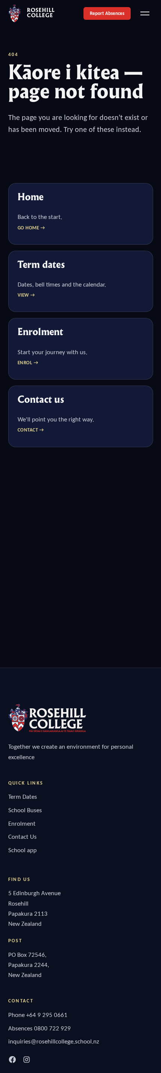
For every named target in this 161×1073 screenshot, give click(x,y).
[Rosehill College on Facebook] (12, 1059)
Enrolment (22, 824)
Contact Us (22, 837)
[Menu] (145, 13)
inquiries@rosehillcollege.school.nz (53, 1041)
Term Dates (22, 797)
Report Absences (107, 13)
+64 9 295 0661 (46, 1015)
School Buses (25, 810)
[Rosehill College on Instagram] (26, 1059)
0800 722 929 (52, 1028)
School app (22, 850)
